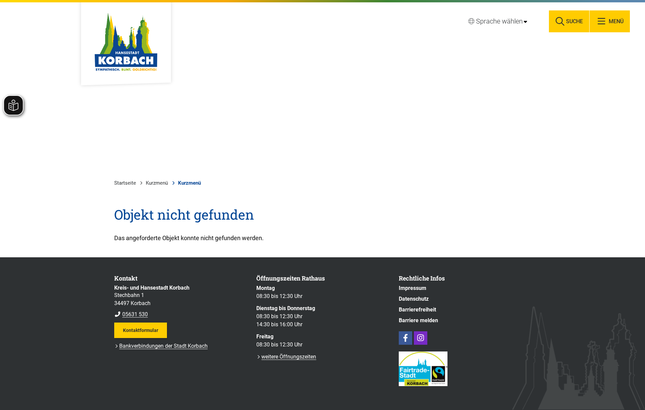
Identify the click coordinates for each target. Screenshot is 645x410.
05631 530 (131, 314)
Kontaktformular (140, 330)
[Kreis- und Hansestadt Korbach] (180, 301)
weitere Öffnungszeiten (288, 356)
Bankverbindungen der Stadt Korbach (163, 346)
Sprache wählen (499, 21)
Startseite (125, 183)
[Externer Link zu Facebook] (405, 338)
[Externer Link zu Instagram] (420, 338)
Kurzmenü (157, 183)
